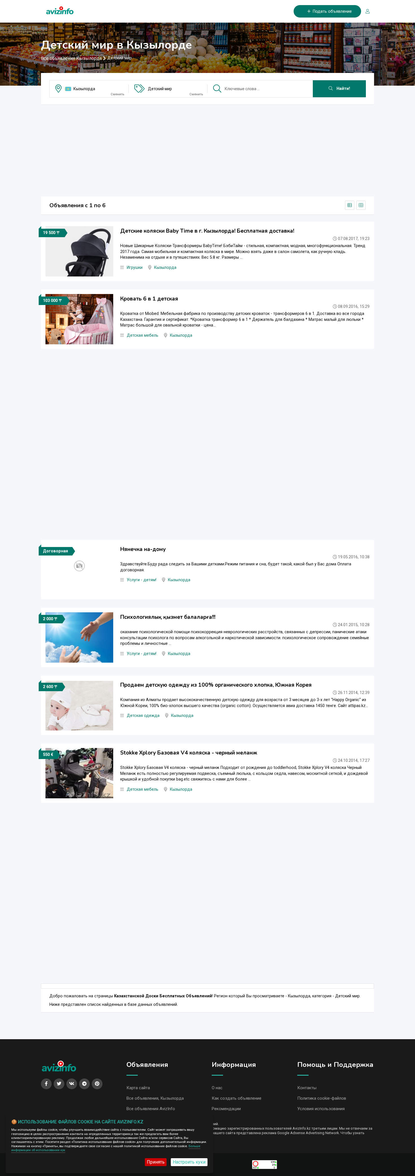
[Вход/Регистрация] (365, 11)
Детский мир (160, 89)
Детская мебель (142, 335)
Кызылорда (84, 89)
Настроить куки (189, 1162)
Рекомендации (226, 1108)
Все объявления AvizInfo (150, 1108)
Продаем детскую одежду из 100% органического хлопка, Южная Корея (216, 685)
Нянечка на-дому (143, 549)
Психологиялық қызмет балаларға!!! (167, 617)
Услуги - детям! (141, 580)
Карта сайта (138, 1087)
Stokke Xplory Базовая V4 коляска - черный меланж (188, 752)
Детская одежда (143, 715)
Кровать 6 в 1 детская (149, 298)
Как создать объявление (236, 1098)
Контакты (306, 1087)
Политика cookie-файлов (321, 1098)
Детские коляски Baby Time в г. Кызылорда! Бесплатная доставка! (207, 231)
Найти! (342, 88)
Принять (156, 1162)
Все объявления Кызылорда (71, 58)
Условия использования (321, 1108)
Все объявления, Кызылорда (155, 1098)
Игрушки (135, 267)
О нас (217, 1087)
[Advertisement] (207, 148)
